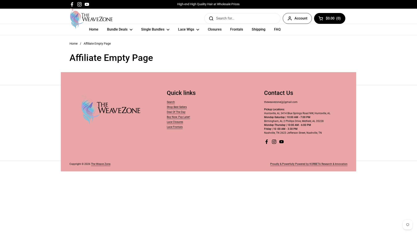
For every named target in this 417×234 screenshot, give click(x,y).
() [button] (333, 19)
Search (171, 102)
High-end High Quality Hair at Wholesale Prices (208, 4)
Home (74, 43)
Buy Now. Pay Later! (178, 117)
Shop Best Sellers (177, 107)
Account (301, 18)
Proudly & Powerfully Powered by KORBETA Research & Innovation (309, 164)
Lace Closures (175, 122)
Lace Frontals (175, 126)
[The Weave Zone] (91, 18)
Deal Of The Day (176, 112)
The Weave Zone (100, 164)
